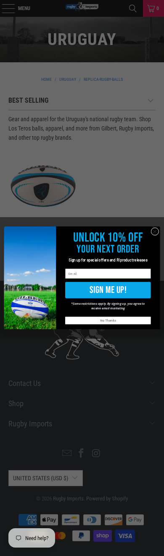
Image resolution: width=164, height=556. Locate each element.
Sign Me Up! (108, 289)
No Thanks (108, 320)
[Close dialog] (155, 231)
